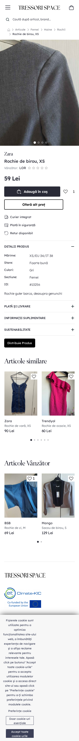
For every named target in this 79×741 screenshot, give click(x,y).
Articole (20, 29)
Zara (8, 154)
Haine (48, 29)
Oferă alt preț (33, 204)
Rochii (61, 29)
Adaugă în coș (36, 191)
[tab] (34, 142)
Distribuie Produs (19, 343)
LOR (22, 168)
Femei (35, 29)
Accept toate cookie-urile (19, 734)
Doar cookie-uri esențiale (19, 721)
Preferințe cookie (19, 711)
